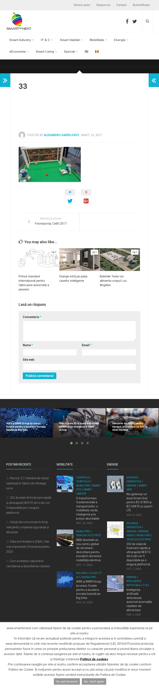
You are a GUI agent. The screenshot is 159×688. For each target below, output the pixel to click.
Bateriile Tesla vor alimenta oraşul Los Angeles (113, 280)
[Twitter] (134, 21)
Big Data (81, 573)
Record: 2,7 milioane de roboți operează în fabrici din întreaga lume (27, 483)
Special (69, 51)
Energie (119, 40)
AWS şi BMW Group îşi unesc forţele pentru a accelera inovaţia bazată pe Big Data (88, 589)
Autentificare (141, 5)
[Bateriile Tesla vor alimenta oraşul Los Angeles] (120, 259)
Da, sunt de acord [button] (66, 681)
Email (87, 345)
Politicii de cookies (94, 659)
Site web (28, 359)
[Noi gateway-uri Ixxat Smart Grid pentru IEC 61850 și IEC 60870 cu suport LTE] (115, 484)
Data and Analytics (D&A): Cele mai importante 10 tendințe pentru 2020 (28, 546)
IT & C (45, 40)
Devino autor (82, 5)
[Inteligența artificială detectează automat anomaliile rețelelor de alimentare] (115, 583)
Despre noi (103, 5)
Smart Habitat (70, 40)
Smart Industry (20, 40)
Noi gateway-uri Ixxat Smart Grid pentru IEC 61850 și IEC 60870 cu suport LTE (139, 502)
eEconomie (17, 51)
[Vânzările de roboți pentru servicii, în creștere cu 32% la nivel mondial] (132, 423)
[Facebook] (127, 21)
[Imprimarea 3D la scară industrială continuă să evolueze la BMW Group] (79, 423)
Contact (121, 5)
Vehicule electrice (88, 535)
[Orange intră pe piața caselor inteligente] (79, 259)
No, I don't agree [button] (94, 681)
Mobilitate (97, 40)
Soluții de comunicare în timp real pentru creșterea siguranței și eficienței (27, 527)
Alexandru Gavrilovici (61, 135)
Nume (28, 345)
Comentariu (32, 317)
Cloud (93, 573)
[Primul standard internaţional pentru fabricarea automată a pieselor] (39, 259)
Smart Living (45, 51)
